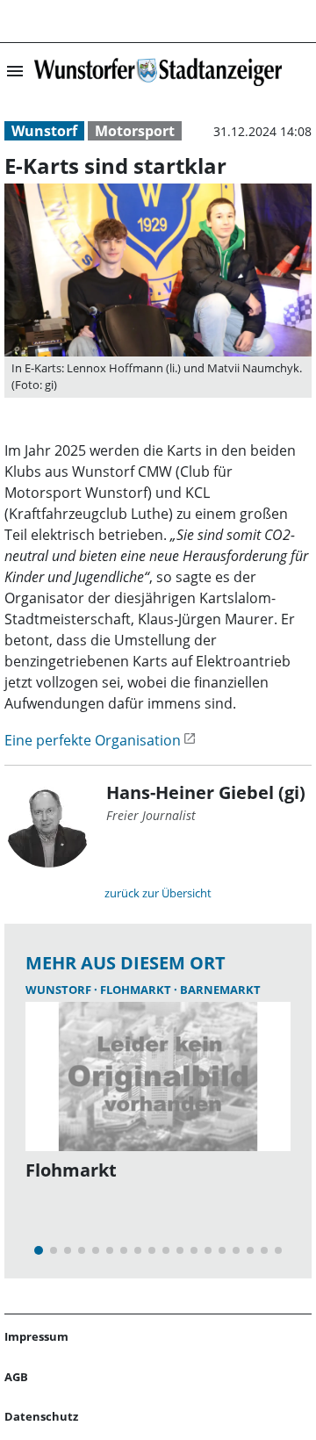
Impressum (36, 1336)
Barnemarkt (220, 989)
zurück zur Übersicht (158, 893)
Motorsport (135, 130)
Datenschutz (41, 1416)
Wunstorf (44, 130)
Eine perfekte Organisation (92, 740)
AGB (16, 1377)
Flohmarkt (137, 989)
